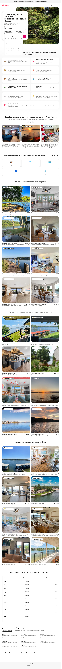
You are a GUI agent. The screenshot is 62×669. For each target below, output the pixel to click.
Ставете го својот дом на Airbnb (50, 5)
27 (13, 50)
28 (15, 50)
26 (11, 50)
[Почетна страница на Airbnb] (5, 5)
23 (20, 48)
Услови (33, 666)
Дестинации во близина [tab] (7, 630)
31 (6, 53)
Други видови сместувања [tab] (19, 630)
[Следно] (33, 122)
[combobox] (15, 28)
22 (18, 48)
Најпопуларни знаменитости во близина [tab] (35, 630)
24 (6, 50)
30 (20, 50)
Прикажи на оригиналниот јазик (40, 1)
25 (8, 50)
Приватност (28, 666)
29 (18, 50)
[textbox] (9, 32)
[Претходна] (28, 122)
